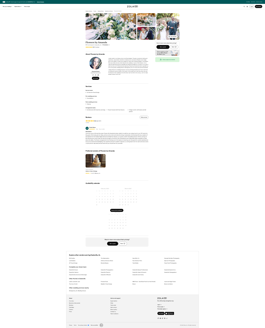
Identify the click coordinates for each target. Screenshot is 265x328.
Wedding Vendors (89, 11)
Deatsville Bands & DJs (170, 270)
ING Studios (72, 258)
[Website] (98, 75)
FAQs (111, 303)
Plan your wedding (7, 6)
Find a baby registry (161, 308)
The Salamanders (105, 258)
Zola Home (253, 1)
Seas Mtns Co (135, 258)
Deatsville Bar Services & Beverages (78, 274)
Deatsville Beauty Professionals (140, 270)
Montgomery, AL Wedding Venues (77, 290)
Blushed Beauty (104, 263)
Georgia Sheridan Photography (171, 258)
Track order (113, 305)
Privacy (70, 325)
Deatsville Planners (105, 272)
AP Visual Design (73, 263)
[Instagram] (95, 75)
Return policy (113, 309)
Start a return (113, 307)
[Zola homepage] (132, 6)
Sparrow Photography (169, 260)
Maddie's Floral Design (106, 284)
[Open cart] (247, 6)
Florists (95, 11)
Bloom (134, 284)
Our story (71, 301)
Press (70, 311)
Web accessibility (94, 325)
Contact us (113, 311)
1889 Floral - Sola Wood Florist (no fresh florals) (143, 281)
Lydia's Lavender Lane (74, 281)
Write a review (144, 117)
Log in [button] (252, 6)
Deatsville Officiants (106, 274)
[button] (172, 36)
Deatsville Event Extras (138, 274)
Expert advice (17, 6)
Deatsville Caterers (73, 272)
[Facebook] (93, 75)
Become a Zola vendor (74, 303)
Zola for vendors (259, 1)
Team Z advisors (114, 313)
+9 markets (105, 45)
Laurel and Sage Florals (170, 281)
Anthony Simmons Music (107, 260)
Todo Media (135, 263)
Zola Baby (248, 1)
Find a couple (27, 6)
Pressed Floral (104, 281)
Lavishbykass (72, 260)
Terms (34, 1)
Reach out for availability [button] (116, 210)
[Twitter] (162, 318)
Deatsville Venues (73, 270)
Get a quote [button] (95, 78)
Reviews (71, 305)
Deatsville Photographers (107, 270)
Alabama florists (101, 11)
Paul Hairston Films (137, 260)
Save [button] (121, 243)
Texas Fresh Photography (170, 263)
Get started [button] (258, 6)
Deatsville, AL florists (109, 11)
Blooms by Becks (168, 284)
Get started (161, 313)
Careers (71, 309)
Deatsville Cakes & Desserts (139, 272)
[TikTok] (167, 318)
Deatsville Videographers (170, 272)
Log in (158, 304)
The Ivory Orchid (73, 284)
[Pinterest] (160, 318)
